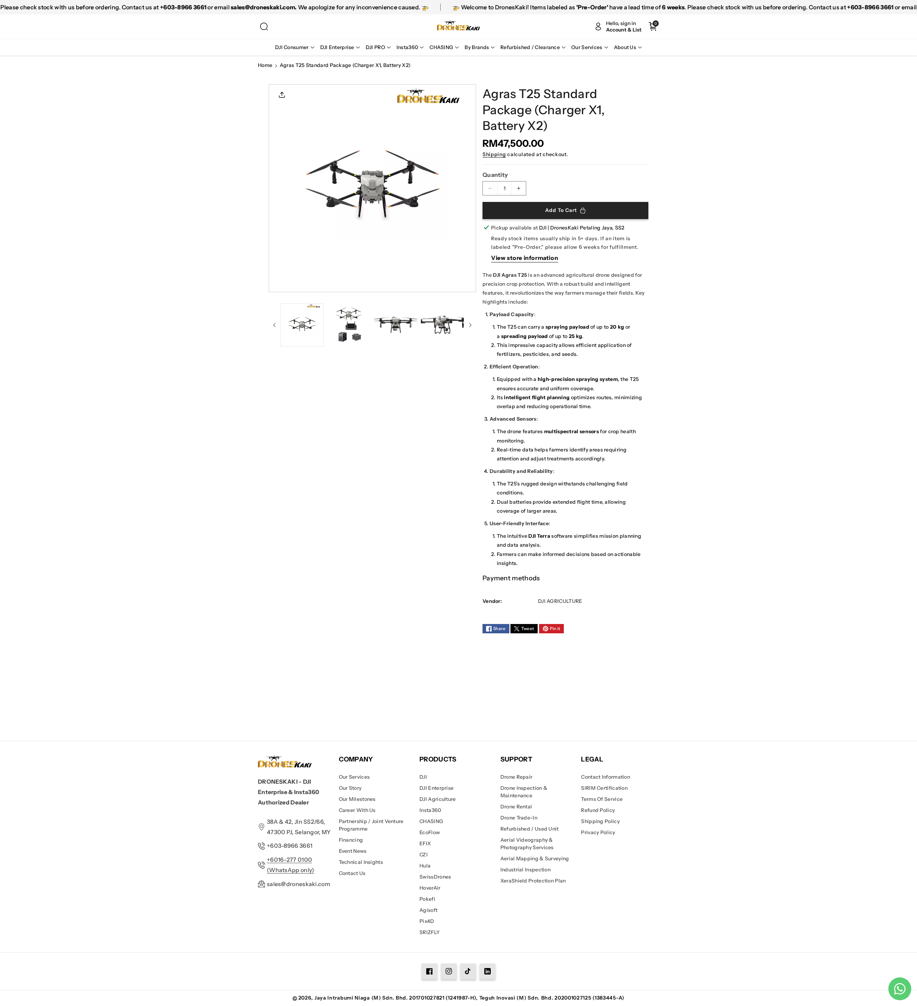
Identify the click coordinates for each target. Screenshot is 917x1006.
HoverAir (429, 888)
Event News (353, 851)
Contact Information (605, 777)
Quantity (495, 174)
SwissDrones (435, 877)
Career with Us (357, 810)
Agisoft (428, 910)
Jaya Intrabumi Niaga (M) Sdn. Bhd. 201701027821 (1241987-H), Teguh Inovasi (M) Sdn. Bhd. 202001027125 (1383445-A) (469, 998)
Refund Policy (598, 810)
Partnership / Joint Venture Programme (371, 825)
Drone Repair (516, 777)
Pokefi (427, 899)
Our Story (350, 788)
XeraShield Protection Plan (533, 880)
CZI (423, 854)
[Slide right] (470, 325)
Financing (351, 840)
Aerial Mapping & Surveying (534, 858)
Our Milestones (357, 799)
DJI (423, 777)
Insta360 (430, 810)
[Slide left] (274, 325)
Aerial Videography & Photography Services (527, 844)
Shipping (494, 154)
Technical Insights (361, 862)
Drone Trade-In (518, 817)
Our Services (354, 777)
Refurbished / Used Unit (529, 829)
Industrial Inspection (525, 869)
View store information (524, 257)
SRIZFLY (429, 932)
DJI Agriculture (437, 799)
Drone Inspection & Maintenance (523, 792)
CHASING (431, 821)
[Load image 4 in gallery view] (442, 325)
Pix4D (427, 921)
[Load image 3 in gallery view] (395, 325)
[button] (264, 26)
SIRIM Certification (604, 788)
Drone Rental (516, 806)
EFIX (425, 843)
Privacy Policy (598, 832)
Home (265, 65)
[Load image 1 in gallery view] (302, 325)
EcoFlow (429, 832)
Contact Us (352, 873)
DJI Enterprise (436, 788)
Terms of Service (602, 799)
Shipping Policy (600, 821)
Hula (425, 865)
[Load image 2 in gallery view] (349, 325)
